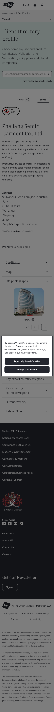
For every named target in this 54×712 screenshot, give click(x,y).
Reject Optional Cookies (27, 361)
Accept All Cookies (27, 369)
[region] (27, 356)
